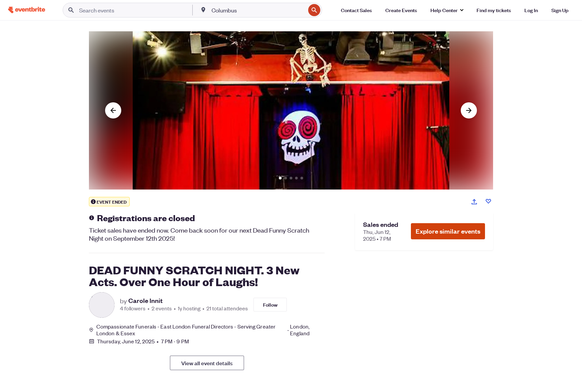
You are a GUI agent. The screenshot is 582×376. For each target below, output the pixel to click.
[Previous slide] (113, 110)
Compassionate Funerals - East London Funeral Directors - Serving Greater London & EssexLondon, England (203, 330)
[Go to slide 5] (301, 178)
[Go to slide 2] (285, 178)
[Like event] (488, 201)
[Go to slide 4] (296, 178)
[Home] (26, 10)
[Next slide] (469, 110)
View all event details (207, 363)
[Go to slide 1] (280, 178)
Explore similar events (448, 231)
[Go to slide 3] (291, 178)
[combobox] (257, 10)
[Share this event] (474, 201)
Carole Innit (145, 301)
